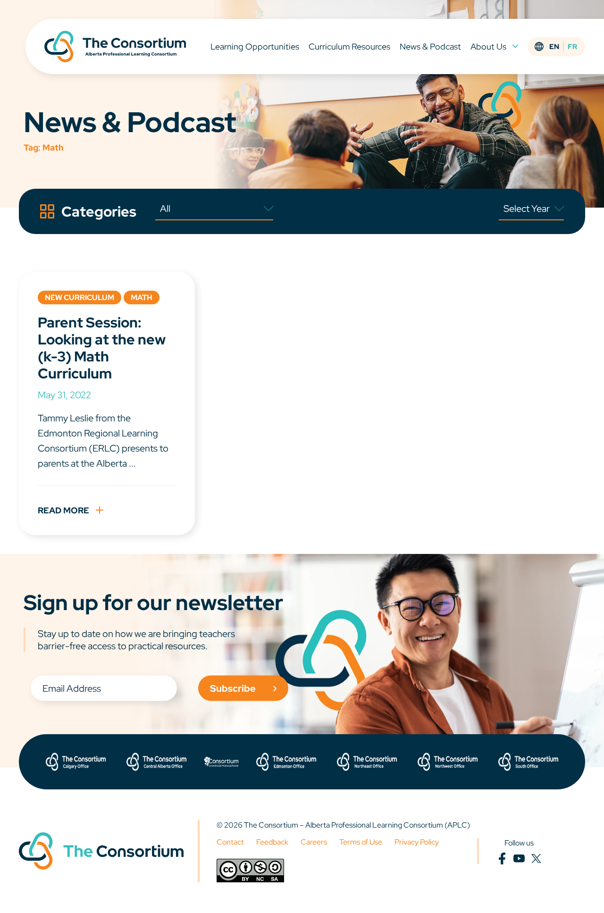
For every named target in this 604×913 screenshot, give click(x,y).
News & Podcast (430, 46)
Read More (63, 510)
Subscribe (233, 688)
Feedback (272, 842)
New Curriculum (79, 297)
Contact (230, 842)
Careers (314, 842)
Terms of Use (360, 842)
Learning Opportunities (254, 46)
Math (141, 297)
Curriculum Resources (349, 46)
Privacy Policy (416, 842)
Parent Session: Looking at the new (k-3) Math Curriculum (102, 348)
